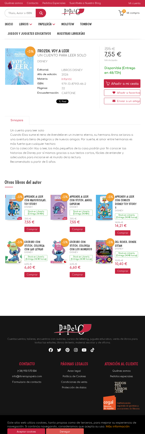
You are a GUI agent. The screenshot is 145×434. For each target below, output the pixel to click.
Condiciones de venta (74, 382)
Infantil (67, 79)
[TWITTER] (59, 351)
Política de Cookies (74, 376)
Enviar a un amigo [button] (128, 101)
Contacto (32, 3)
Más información (118, 426)
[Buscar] (41, 13)
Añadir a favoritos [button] (128, 93)
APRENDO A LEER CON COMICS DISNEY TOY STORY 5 (125, 202)
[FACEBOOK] (51, 351)
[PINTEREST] (67, 351)
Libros (24, 24)
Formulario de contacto (26, 382)
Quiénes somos (14, 3)
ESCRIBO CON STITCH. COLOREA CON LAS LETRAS (34, 245)
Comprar (32, 229)
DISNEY (42, 61)
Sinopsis (16, 120)
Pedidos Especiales (53, 3)
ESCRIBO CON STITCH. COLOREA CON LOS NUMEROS (81, 245)
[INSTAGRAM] (76, 351)
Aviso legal (74, 371)
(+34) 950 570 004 (27, 371)
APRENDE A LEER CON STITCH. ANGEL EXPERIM (81, 200)
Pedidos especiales (121, 376)
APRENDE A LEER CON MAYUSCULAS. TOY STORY (35, 200)
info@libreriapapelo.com (27, 376)
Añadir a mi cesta (124, 84)
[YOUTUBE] (84, 351)
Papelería (45, 24)
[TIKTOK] (92, 351)
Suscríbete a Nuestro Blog (85, 3)
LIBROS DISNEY (72, 70)
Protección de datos (74, 387)
